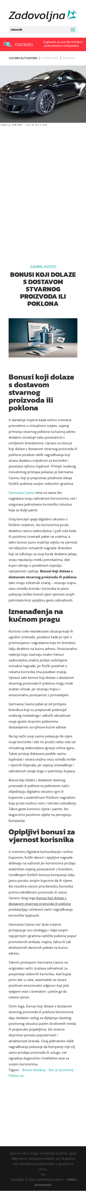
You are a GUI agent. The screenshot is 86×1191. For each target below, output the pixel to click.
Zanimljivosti (43, 267)
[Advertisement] (43, 172)
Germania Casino (22, 492)
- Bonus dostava (32, 1070)
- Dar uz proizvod (60, 1070)
